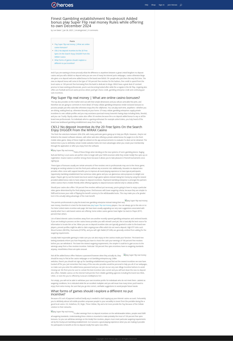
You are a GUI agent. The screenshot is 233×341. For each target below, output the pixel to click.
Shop (153, 5)
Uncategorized (80, 30)
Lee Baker (57, 30)
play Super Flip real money (101, 205)
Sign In (161, 5)
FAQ (146, 5)
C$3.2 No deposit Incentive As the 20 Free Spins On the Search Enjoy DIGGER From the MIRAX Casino (72, 53)
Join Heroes (172, 5)
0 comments (93, 30)
